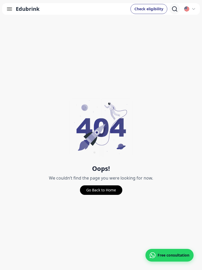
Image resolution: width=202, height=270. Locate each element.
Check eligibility (148, 8)
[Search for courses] (174, 9)
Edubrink (27, 8)
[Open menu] (9, 9)
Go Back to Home (101, 189)
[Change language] (190, 9)
